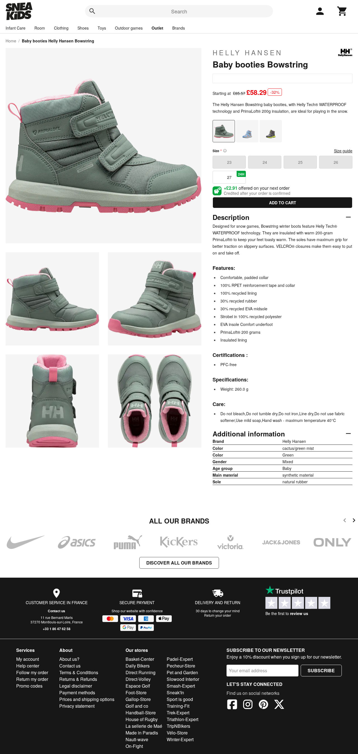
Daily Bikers (138, 665)
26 (336, 162)
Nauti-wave (137, 739)
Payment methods (77, 692)
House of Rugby (142, 719)
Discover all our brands (179, 563)
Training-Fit (178, 706)
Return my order (32, 679)
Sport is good (180, 699)
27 (236, 176)
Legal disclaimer (75, 686)
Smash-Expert (181, 686)
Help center (27, 665)
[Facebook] (232, 705)
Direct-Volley (138, 679)
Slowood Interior (183, 679)
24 (265, 162)
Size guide (343, 150)
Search (179, 11)
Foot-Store (136, 692)
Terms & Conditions (78, 672)
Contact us (56, 611)
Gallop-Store (138, 699)
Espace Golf (138, 686)
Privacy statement (77, 706)
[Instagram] (247, 705)
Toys (102, 28)
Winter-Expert (180, 739)
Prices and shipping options (86, 699)
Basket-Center (140, 659)
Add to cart (282, 202)
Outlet (157, 28)
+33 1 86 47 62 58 (56, 628)
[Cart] (342, 11)
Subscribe (321, 670)
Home (11, 41)
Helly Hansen (247, 52)
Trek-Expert (178, 712)
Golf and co (137, 706)
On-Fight (134, 746)
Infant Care (15, 28)
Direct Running (141, 672)
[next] (354, 521)
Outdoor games (129, 28)
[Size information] (225, 151)
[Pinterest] (263, 705)
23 (229, 162)
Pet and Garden (182, 672)
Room (39, 28)
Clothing (61, 28)
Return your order (217, 615)
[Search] (92, 11)
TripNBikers (178, 726)
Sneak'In (175, 692)
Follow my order (32, 672)
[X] (279, 705)
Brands (178, 28)
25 (300, 162)
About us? (69, 659)
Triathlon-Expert (182, 719)
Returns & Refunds (78, 679)
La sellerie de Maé (144, 726)
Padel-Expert (180, 659)
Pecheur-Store (181, 665)
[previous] (345, 521)
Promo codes (29, 686)
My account (27, 659)
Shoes (83, 28)
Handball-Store (141, 712)
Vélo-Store (177, 732)
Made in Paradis (142, 732)
